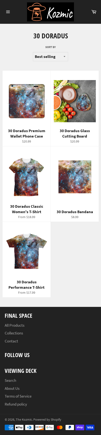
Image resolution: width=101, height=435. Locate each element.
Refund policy (16, 404)
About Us (12, 388)
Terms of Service (18, 396)
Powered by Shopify (47, 420)
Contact (11, 341)
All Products (14, 325)
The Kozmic (24, 420)
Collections (14, 333)
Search (10, 380)
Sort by (50, 47)
